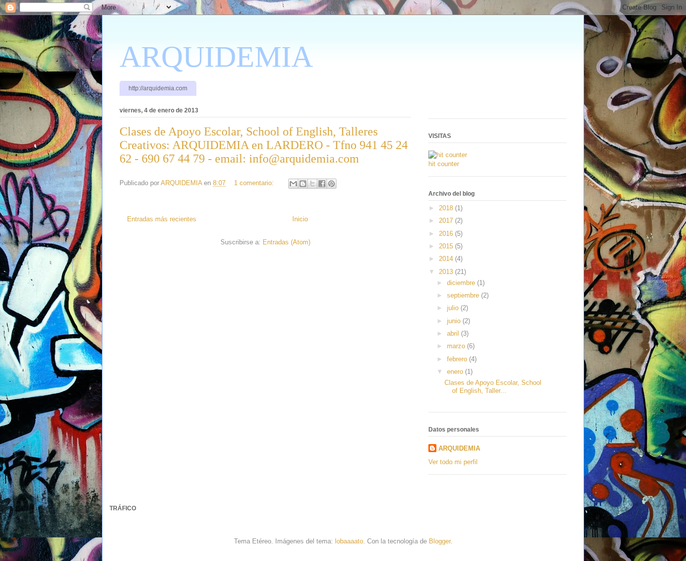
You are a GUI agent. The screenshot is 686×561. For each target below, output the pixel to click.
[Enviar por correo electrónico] (293, 184)
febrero (458, 359)
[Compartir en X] (312, 184)
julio (454, 308)
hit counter (443, 164)
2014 (447, 258)
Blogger (439, 541)
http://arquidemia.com (158, 88)
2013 (447, 271)
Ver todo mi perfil (453, 462)
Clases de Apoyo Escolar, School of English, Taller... (492, 386)
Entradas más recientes (161, 219)
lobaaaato (349, 541)
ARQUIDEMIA (216, 56)
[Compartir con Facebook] (322, 184)
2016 (447, 233)
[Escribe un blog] (303, 184)
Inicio (300, 219)
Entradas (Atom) (286, 242)
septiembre (464, 295)
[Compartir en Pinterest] (331, 184)
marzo (457, 346)
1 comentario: (255, 183)
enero (456, 371)
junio (455, 321)
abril (454, 333)
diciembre (462, 283)
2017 (447, 220)
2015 (447, 246)
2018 (447, 208)
